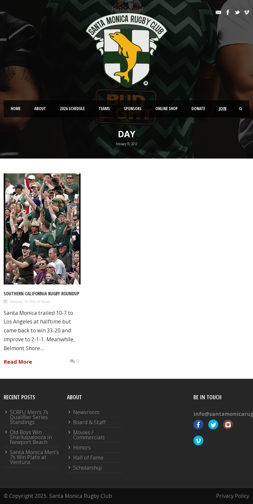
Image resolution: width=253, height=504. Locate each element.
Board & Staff (89, 422)
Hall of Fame (88, 457)
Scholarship (87, 467)
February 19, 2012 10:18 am (30, 301)
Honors (82, 447)
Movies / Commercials (89, 435)
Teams (104, 108)
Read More (18, 361)
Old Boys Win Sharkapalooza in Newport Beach (31, 437)
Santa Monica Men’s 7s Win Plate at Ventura (34, 457)
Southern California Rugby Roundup (41, 293)
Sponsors (133, 108)
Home (16, 108)
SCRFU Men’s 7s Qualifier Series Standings (29, 417)
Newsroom (86, 412)
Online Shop (166, 108)
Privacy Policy (232, 495)
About (40, 108)
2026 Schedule (72, 108)
